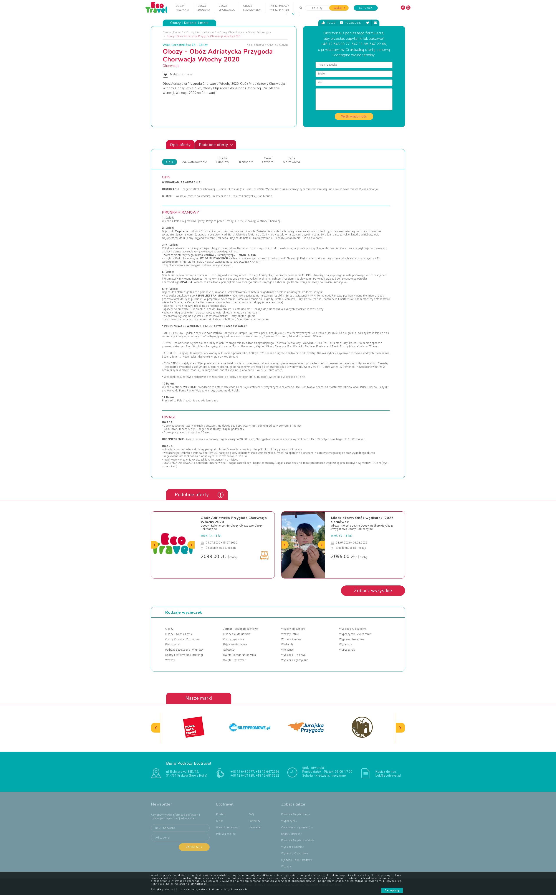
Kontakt (221, 814)
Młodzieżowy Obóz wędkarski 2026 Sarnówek (362, 519)
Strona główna (171, 32)
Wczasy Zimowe (291, 639)
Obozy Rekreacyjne (259, 32)
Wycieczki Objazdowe (352, 628)
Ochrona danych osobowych (229, 889)
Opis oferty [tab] (180, 144)
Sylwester (229, 649)
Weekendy (287, 644)
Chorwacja (171, 66)
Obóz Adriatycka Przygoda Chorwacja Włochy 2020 (234, 519)
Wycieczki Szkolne (292, 847)
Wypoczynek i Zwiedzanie (355, 634)
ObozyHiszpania (182, 7)
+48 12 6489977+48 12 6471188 (279, 7)
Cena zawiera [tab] (268, 160)
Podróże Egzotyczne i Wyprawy (184, 649)
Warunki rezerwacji (227, 827)
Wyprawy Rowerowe (351, 639)
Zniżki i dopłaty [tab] (222, 160)
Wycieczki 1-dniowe (293, 654)
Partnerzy (254, 820)
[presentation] (154, 545)
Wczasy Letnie (290, 634)
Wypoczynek (347, 649)
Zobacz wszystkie (373, 591)
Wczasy (170, 660)
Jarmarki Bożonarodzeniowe (240, 628)
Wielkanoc (287, 649)
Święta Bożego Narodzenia (239, 654)
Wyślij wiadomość (354, 116)
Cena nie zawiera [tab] (291, 160)
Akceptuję (392, 890)
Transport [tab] (245, 162)
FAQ (251, 814)
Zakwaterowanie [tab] (194, 162)
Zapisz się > (194, 847)
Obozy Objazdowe (231, 32)
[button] (293, 14)
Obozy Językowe (233, 639)
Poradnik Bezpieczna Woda (297, 840)
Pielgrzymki (172, 644)
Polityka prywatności (164, 889)
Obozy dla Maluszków (237, 634)
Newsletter (255, 827)
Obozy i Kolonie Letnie (199, 32)
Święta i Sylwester (234, 660)
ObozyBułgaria (203, 7)
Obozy (169, 628)
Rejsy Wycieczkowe (235, 644)
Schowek (366, 7)
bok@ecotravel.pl (388, 775)
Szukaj (338, 7)
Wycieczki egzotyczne (294, 660)
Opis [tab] (169, 162)
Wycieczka (345, 644)
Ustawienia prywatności (194, 889)
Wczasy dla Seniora (293, 628)
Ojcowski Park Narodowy (296, 860)
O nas (219, 820)
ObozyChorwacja (226, 7)
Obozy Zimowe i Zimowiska (182, 639)
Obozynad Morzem (252, 7)
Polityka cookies (226, 833)
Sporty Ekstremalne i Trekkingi (184, 654)
